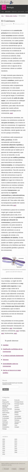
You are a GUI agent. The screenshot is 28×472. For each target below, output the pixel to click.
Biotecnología (5, 412)
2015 (16, 439)
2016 (3, 454)
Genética (15, 16)
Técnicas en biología (18, 422)
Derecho (14, 11)
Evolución (17, 400)
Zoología (17, 427)
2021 (3, 445)
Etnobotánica (5, 427)
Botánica (4, 414)
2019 (3, 448)
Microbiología (18, 418)
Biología (7, 11)
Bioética (4, 400)
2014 (16, 441)
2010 (16, 448)
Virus (16, 425)
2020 (3, 446)
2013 (16, 443)
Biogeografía (5, 402)
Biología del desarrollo (5, 406)
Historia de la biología (18, 412)
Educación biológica (5, 424)
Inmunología (18, 416)
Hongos (17, 414)
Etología (4, 429)
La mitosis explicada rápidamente (13, 355)
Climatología (5, 416)
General (17, 405)
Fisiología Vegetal (19, 403)
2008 (16, 452)
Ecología (4, 420)
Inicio (2, 16)
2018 (3, 450)
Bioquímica (5, 410)
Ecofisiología (5, 418)
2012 (16, 445)
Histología (17, 409)
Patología (17, 420)
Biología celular (9, 16)
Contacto (14, 469)
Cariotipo (5, 345)
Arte (2, 11)
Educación (21, 11)
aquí (11, 113)
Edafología (5, 422)
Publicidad (22, 469)
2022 (3, 443)
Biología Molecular (7, 408)
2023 (3, 441)
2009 (16, 450)
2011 (16, 446)
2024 (3, 439)
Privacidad (6, 469)
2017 (3, 452)
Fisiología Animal (19, 402)
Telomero (6, 359)
